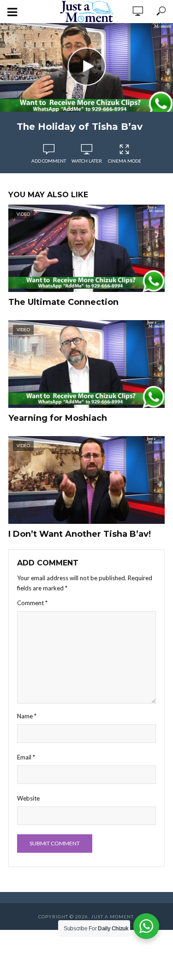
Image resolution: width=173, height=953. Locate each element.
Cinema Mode (124, 161)
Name (26, 716)
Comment (32, 603)
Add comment (48, 161)
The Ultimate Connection (63, 302)
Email (26, 757)
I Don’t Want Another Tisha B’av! (79, 534)
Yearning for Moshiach (57, 418)
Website (28, 798)
